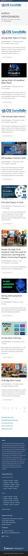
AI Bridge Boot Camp (11, 380)
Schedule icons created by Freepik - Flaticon (11, 541)
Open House (14, 122)
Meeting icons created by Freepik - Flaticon (10, 543)
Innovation (13, 163)
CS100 (4, 304)
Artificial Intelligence (8, 386)
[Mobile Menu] (26, 5)
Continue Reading (8, 57)
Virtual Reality (14, 263)
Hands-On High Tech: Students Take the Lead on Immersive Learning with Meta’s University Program (13, 253)
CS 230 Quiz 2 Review (11, 338)
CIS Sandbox (6, 43)
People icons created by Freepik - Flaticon (10, 539)
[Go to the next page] (24, 411)
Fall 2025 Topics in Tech (6, 428)
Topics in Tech (14, 43)
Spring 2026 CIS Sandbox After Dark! (9, 420)
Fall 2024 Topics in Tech (12, 202)
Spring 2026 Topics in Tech (13, 38)
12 (24, 408)
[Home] (1, 21)
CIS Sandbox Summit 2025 (13, 158)
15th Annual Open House (13, 116)
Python (5, 343)
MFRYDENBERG (7, 21)
